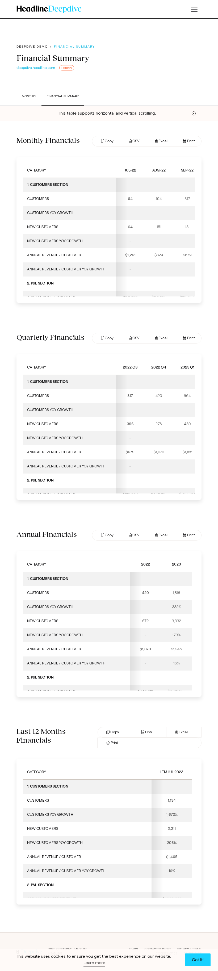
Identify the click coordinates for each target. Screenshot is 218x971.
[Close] (194, 113)
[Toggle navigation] (194, 9)
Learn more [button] (94, 963)
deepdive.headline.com (35, 68)
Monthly (29, 96)
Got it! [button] (198, 960)
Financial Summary (63, 96)
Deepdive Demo (32, 46)
